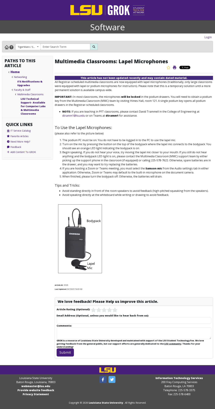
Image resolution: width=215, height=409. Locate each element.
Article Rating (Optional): (73, 309)
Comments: (64, 325)
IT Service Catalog (20, 130)
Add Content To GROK (23, 152)
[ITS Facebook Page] (102, 379)
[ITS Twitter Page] (112, 379)
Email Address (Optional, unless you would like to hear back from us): (103, 315)
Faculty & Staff (22, 89)
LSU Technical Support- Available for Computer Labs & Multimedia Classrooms (33, 106)
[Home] (7, 47)
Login (208, 37)
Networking (20, 77)
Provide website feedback (35, 390)
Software (107, 27)
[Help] (11, 47)
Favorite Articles (19, 136)
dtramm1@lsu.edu (73, 115)
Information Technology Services (179, 378)
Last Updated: (61, 289)
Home (15, 72)
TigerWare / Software (29, 46)
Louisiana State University (106, 402)
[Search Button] (94, 47)
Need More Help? (20, 141)
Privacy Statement (36, 394)
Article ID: (59, 285)
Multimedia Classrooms (30, 94)
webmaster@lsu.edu (35, 386)
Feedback (15, 147)
